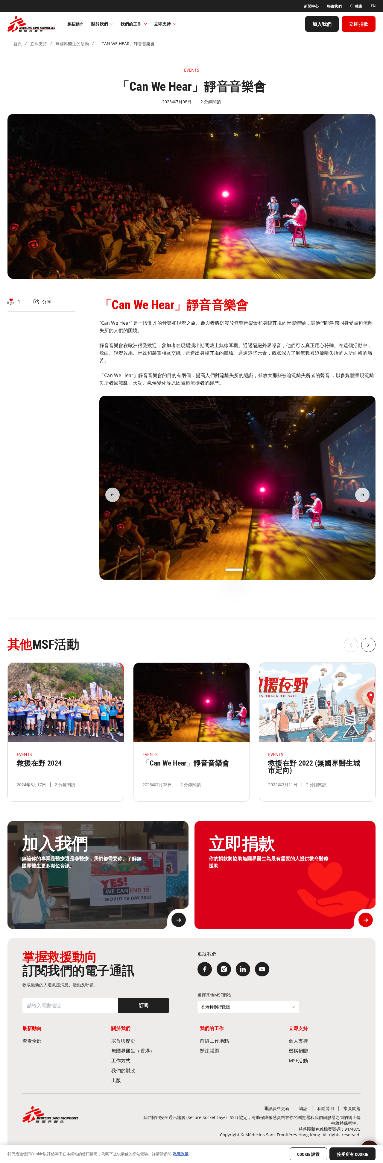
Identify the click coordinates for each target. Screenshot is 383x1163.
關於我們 (99, 24)
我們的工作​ (131, 24)
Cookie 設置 (308, 1154)
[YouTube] (262, 969)
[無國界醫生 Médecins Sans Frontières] (31, 24)
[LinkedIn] (243, 969)
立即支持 (162, 24)
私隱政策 (181, 1153)
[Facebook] (204, 969)
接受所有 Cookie (352, 1154)
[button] (234, 569)
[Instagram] (224, 969)
